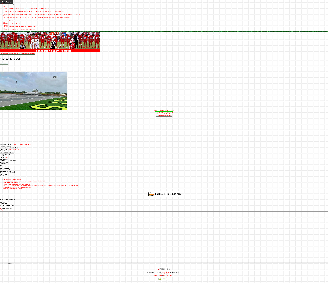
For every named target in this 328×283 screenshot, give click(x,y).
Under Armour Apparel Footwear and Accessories (16, 184)
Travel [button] (5, 9)
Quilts (12, 20)
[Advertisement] (164, 130)
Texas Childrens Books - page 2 (37, 14)
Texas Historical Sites (29, 11)
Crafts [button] (5, 19)
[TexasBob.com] (164, 270)
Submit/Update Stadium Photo (164, 114)
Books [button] (5, 13)
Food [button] (4, 22)
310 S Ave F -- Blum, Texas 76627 (21, 144)
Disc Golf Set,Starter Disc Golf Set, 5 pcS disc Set (17, 187)
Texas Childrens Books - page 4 (72, 14)
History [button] (5, 16)
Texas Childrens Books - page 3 (54, 14)
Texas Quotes (60, 17)
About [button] (5, 28)
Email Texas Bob (8, 29)
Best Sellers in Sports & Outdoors (12, 179)
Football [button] (5, 6)
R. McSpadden (166, 272)
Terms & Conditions (168, 275)
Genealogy (67, 17)
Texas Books (6, 14)
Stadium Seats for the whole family (12, 188)
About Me (16, 29)
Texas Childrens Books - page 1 (19, 14)
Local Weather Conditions (15, 149)
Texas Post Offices (41, 11)
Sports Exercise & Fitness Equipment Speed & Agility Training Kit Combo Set (24, 181)
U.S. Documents (29, 17)
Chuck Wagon (7, 23)
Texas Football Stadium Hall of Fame (23, 8)
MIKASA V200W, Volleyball (11, 182)
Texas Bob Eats (16, 23)
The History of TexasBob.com (27, 29)
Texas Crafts (6, 20)
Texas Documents (20, 17)
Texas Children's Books (29, 26)
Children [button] (5, 25)
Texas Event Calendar (61, 11)
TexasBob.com (168, 274)
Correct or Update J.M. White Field (164, 110)
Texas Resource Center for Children (13, 26)
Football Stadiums (8, 8)
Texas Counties (50, 11)
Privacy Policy (158, 275)
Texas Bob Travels (8, 11)
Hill (6, 155)
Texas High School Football (41, 8)
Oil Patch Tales (39, 17)
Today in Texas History (49, 17)
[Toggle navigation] (13, 4)
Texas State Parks (18, 11)
